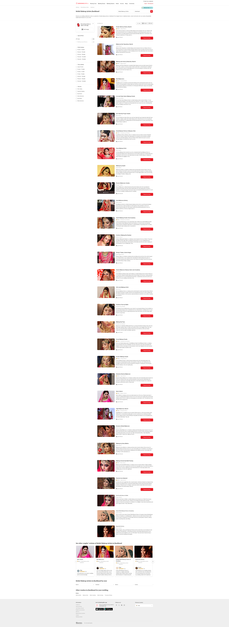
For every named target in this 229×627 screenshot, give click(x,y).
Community (131, 3)
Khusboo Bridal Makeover (123, 426)
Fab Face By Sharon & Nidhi (122, 495)
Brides (117, 3)
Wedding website (79, 616)
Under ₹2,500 (80, 67)
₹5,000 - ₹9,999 (81, 49)
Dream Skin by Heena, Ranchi (123, 27)
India (139, 605)
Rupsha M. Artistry (120, 526)
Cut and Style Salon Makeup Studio (125, 96)
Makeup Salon (85, 595)
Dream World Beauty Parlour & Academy (125, 510)
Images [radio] (145, 23)
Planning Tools (93, 3)
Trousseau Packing (108, 595)
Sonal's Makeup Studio (122, 356)
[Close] (93, 23)
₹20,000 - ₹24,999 (82, 56)
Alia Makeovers (120, 79)
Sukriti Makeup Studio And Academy (125, 218)
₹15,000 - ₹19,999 (81, 54)
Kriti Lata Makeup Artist (122, 287)
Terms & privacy (79, 606)
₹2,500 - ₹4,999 (81, 69)
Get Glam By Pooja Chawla (123, 113)
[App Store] (100, 610)
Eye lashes (80, 98)
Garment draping (81, 91)
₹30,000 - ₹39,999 (82, 59)
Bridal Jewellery (93, 595)
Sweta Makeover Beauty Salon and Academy (128, 270)
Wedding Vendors (110, 3)
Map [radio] (151, 23)
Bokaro (116, 584)
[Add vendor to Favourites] (113, 28)
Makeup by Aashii (120, 165)
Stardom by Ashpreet (121, 478)
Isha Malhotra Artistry (122, 200)
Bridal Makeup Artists (85, 7)
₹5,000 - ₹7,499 (81, 71)
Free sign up (150, 3)
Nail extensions (81, 100)
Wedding (77, 7)
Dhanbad (97, 584)
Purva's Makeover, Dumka (123, 183)
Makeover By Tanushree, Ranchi (124, 44)
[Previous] (76, 561)
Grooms (122, 3)
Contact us (78, 604)
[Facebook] (116, 605)
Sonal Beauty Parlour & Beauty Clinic (126, 131)
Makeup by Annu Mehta (122, 443)
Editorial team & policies (80, 613)
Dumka (136, 584)
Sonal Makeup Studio (121, 339)
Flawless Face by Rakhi (122, 304)
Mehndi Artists (78, 595)
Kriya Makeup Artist (121, 148)
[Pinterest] (122, 605)
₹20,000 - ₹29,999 (82, 81)
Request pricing (146, 38)
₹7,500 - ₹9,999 (81, 74)
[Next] (153, 561)
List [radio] (139, 23)
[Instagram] (124, 605)
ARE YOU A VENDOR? (148, 1)
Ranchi (77, 584)
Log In (145, 3)
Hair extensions (81, 96)
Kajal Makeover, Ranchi (122, 408)
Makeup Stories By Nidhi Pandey (124, 461)
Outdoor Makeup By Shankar (123, 235)
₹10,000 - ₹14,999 (81, 52)
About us (77, 611)
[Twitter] (119, 605)
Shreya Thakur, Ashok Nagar (123, 252)
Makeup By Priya (120, 322)
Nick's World (119, 391)
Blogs (126, 3)
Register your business (80, 609)
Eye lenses (80, 93)
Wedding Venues (101, 3)
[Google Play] (108, 610)
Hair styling (80, 89)
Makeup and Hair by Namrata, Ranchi (126, 61)
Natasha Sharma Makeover (123, 374)
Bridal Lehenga (100, 595)
